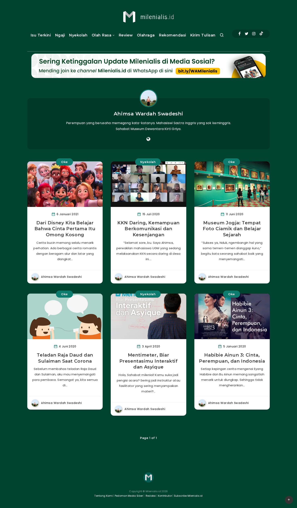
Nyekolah (78, 35)
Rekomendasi (172, 35)
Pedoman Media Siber (129, 495)
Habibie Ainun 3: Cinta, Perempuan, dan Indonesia (232, 358)
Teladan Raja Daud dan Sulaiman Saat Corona (65, 358)
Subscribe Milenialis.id (188, 495)
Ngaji (60, 35)
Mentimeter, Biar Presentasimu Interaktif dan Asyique (148, 361)
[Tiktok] (261, 34)
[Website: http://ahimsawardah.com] (148, 139)
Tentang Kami (103, 495)
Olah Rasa (102, 35)
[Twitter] (246, 34)
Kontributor (165, 495)
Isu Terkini (41, 35)
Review (126, 35)
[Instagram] (253, 34)
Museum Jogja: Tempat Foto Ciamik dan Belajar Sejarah (232, 228)
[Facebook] (239, 34)
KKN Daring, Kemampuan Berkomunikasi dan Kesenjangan (148, 228)
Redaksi (150, 495)
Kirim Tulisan (203, 35)
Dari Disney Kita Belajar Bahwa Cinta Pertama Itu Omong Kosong (65, 228)
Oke (64, 162)
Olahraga (146, 35)
